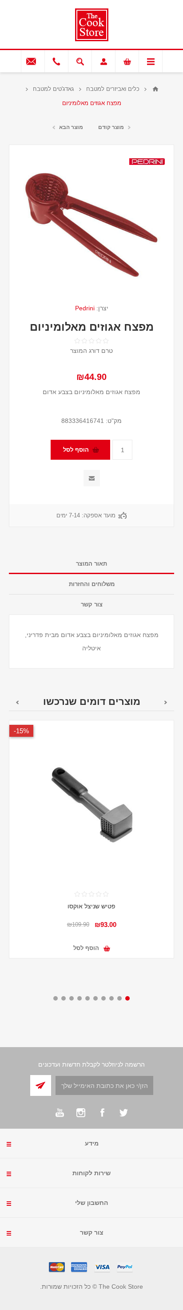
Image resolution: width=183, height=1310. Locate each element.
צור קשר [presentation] (92, 604)
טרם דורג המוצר (91, 350)
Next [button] (17, 702)
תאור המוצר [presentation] (91, 563)
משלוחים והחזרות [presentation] (92, 584)
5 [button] (95, 998)
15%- (21, 731)
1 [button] (127, 998)
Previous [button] (166, 702)
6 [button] (87, 998)
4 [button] (103, 998)
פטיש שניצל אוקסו (91, 906)
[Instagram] (81, 1113)
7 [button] (79, 998)
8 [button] (71, 998)
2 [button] (119, 998)
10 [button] (55, 998)
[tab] (91, 564)
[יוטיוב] (59, 1113)
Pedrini (85, 308)
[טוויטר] (123, 1113)
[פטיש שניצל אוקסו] (91, 802)
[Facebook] (102, 1113)
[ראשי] (155, 89)
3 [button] (111, 998)
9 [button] (63, 998)
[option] (91, 846)
